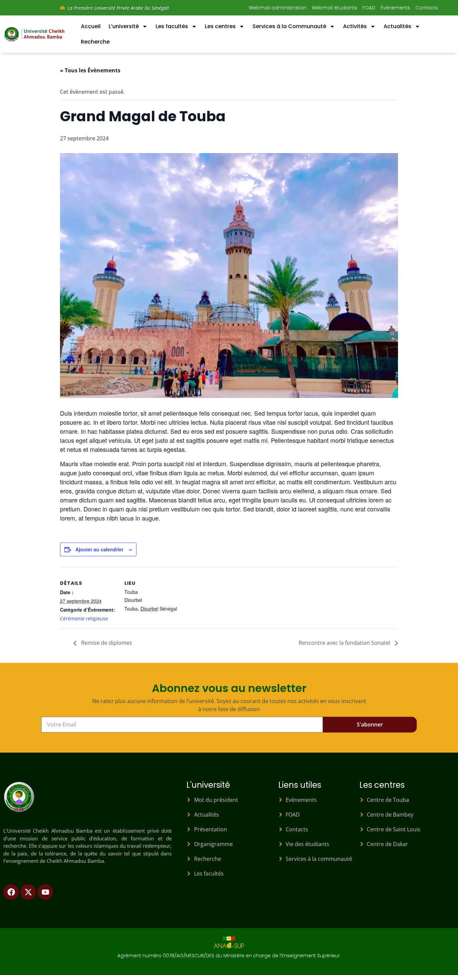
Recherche (95, 42)
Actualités (397, 26)
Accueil (91, 26)
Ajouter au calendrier (99, 549)
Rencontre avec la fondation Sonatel (345, 642)
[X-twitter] (28, 892)
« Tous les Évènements (90, 70)
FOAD (368, 7)
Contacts (426, 7)
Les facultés (172, 26)
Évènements (395, 7)
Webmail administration (277, 7)
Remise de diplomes (106, 642)
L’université (124, 26)
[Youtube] (45, 892)
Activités (355, 26)
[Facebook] (11, 892)
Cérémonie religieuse (84, 618)
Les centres (220, 26)
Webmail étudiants (334, 7)
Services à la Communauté (289, 26)
